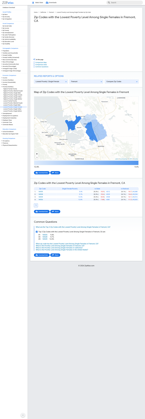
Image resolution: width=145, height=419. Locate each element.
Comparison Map (41, 62)
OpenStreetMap (123, 159)
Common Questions (41, 67)
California (43, 12)
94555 (41, 191)
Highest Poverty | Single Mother (12, 99)
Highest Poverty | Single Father (12, 97)
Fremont (51, 12)
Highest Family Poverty (10, 89)
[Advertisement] (60, 41)
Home (36, 12)
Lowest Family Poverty (10, 101)
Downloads (52, 2)
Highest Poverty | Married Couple (13, 91)
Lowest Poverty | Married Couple (13, 103)
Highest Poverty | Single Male (12, 93)
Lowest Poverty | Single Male (11, 105)
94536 (41, 199)
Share (56, 173)
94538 (41, 194)
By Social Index (7, 26)
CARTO (130, 159)
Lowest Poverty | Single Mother (12, 111)
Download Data (43, 173)
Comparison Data (41, 64)
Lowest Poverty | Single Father (12, 109)
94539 (41, 197)
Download (134, 94)
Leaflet (116, 159)
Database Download (9, 7)
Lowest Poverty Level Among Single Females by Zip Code (74, 12)
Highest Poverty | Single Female (12, 95)
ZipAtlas (136, 159)
